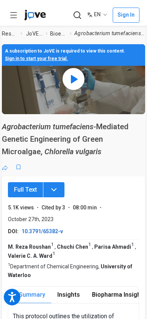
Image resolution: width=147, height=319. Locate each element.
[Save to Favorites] (18, 167)
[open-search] (77, 15)
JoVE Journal (34, 34)
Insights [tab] (68, 294)
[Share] (5, 167)
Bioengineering (58, 34)
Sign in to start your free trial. (36, 58)
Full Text (25, 189)
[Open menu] (14, 15)
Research (9, 34)
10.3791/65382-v (42, 231)
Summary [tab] (32, 294)
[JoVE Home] (35, 15)
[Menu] (53, 189)
